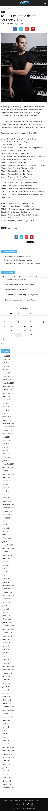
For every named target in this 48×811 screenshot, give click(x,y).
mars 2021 (6, 575)
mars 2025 (6, 413)
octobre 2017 (7, 713)
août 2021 (6, 558)
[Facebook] (23, 805)
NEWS (11, 801)
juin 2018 (5, 686)
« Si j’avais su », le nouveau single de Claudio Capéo (21, 263)
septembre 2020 (8, 595)
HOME (5, 801)
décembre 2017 (8, 707)
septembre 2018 (8, 676)
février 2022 (6, 538)
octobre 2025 (7, 390)
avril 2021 (5, 572)
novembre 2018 (8, 670)
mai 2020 (5, 609)
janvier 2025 (6, 420)
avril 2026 (5, 369)
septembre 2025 (8, 393)
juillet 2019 (6, 643)
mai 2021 (5, 568)
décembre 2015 (8, 788)
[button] (45, 3)
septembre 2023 (8, 474)
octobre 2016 (7, 754)
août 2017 (6, 720)
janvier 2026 (6, 380)
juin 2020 (5, 605)
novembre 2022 (8, 508)
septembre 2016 (8, 757)
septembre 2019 (8, 636)
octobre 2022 (7, 511)
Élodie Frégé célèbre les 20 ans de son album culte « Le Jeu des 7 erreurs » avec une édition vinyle (24, 278)
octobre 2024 (7, 430)
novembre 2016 (8, 751)
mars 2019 (6, 656)
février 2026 (6, 376)
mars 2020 (6, 616)
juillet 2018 (6, 683)
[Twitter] (27, 805)
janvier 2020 (6, 622)
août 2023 (6, 477)
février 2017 (6, 740)
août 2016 (6, 761)
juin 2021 (5, 565)
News (3, 12)
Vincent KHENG (8, 24)
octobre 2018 (7, 673)
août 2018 (6, 680)
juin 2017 (5, 727)
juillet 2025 (6, 400)
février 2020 (6, 619)
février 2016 (6, 781)
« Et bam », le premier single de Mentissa (17, 260)
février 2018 (6, 700)
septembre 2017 (8, 717)
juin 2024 (5, 444)
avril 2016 (5, 774)
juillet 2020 (6, 602)
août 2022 (6, 518)
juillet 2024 (6, 440)
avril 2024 (5, 450)
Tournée (15, 228)
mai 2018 (5, 690)
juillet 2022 (6, 521)
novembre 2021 (8, 548)
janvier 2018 (6, 703)
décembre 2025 (8, 383)
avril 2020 (5, 612)
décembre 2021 (8, 545)
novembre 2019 (8, 629)
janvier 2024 (6, 460)
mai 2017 (5, 730)
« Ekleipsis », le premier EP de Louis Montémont (19, 284)
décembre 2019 (8, 626)
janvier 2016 (6, 784)
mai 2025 (5, 407)
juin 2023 (5, 484)
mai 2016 (5, 771)
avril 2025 (5, 410)
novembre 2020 (8, 589)
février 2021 (6, 579)
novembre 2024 (8, 427)
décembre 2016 (8, 747)
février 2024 (6, 457)
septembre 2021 (8, 555)
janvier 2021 (6, 582)
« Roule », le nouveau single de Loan (14, 289)
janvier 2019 (6, 663)
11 (11, 326)
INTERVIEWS (19, 801)
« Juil (2, 343)
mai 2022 (5, 528)
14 (31, 326)
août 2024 (6, 437)
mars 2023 (6, 494)
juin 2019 (5, 646)
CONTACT (18, 804)
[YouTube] (32, 805)
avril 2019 (5, 653)
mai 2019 (5, 649)
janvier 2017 (6, 744)
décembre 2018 (8, 666)
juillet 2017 (6, 724)
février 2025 (6, 417)
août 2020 (6, 599)
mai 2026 (5, 366)
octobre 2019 (7, 632)
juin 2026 (5, 363)
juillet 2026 (6, 359)
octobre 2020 (7, 592)
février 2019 (6, 659)
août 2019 (6, 639)
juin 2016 (5, 767)
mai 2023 (5, 487)
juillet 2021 (6, 562)
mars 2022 (6, 535)
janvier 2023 (6, 501)
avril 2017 (5, 734)
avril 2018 (5, 693)
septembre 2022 (8, 514)
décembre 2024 (8, 423)
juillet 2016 (6, 764)
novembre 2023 (8, 467)
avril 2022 (5, 531)
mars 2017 (6, 737)
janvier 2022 (6, 541)
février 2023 (6, 498)
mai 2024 (5, 447)
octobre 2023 (7, 471)
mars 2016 (6, 777)
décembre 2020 (8, 585)
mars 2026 (6, 373)
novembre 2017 (8, 710)
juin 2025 (5, 403)
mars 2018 (6, 697)
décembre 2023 (8, 464)
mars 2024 (6, 454)
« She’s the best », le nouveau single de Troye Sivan (20, 295)
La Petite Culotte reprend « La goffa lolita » (17, 257)
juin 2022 (5, 525)
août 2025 (6, 396)
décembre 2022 (8, 504)
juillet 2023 (6, 481)
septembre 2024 (8, 433)
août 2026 (6, 356)
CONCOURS (39, 801)
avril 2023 (5, 491)
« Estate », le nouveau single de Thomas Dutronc (19, 300)
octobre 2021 (7, 552)
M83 (32, 107)
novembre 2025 (8, 386)
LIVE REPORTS (29, 801)
